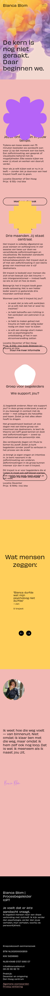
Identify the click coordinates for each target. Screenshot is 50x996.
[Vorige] (21, 633)
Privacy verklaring (13, 986)
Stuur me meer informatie (25, 350)
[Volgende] (29, 633)
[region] (25, 604)
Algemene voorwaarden (16, 983)
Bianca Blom (15, 5)
